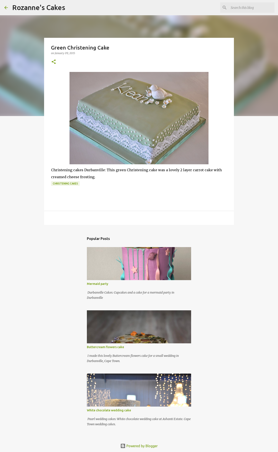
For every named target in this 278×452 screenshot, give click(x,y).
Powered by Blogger (142, 446)
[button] (53, 62)
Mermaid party (97, 284)
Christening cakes (65, 183)
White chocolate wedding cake (109, 410)
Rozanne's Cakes (38, 7)
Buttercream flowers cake (105, 347)
